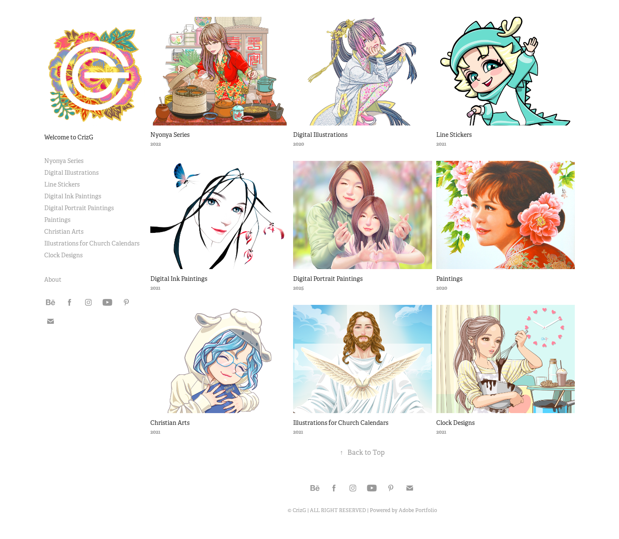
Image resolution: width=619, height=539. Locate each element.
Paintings (57, 220)
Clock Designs (63, 255)
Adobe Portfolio (418, 510)
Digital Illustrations (71, 172)
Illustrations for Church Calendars (91, 243)
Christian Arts (63, 231)
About (52, 279)
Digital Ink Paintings (72, 196)
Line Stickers (62, 184)
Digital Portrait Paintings (79, 208)
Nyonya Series (63, 161)
